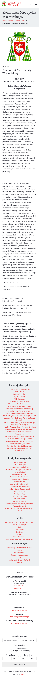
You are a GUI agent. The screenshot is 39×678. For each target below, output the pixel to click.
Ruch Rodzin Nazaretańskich (19, 487)
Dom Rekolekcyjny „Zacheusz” (20, 444)
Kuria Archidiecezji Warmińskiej (19, 389)
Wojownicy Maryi (19, 506)
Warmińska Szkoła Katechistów (19, 406)
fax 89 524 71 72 (19, 588)
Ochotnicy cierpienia (19, 496)
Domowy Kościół (20, 472)
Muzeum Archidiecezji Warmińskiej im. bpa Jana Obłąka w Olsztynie (19, 424)
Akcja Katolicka (19, 482)
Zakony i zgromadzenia (19, 555)
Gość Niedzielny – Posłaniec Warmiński (19, 522)
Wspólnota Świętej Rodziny (19, 477)
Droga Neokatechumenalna (19, 484)
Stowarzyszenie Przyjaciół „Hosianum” (20, 504)
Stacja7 (23, 674)
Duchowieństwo (19, 553)
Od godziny (10, 655)
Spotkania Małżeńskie (19, 474)
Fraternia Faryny (19, 491)
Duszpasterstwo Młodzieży (19, 467)
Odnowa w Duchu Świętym (19, 479)
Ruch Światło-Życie (19, 465)
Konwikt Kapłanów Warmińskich (19, 411)
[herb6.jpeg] (4, 3)
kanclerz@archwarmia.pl (19, 610)
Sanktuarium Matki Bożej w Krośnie (19, 439)
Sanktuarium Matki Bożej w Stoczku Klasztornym (19, 433)
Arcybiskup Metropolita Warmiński (19, 548)
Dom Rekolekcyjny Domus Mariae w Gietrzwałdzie (19, 450)
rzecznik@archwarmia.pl (19, 623)
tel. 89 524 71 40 (19, 586)
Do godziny (28, 655)
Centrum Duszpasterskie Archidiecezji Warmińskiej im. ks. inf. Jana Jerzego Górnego (19, 415)
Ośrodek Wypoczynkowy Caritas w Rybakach (19, 427)
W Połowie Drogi (19, 494)
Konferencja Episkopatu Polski (19, 560)
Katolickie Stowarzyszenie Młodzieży (19, 469)
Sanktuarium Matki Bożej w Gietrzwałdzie (19, 429)
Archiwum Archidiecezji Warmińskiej (19, 409)
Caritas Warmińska (19, 394)
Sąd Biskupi (19, 392)
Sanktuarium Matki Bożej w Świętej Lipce (19, 436)
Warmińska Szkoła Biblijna (19, 401)
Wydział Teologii (19, 397)
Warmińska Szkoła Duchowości (19, 404)
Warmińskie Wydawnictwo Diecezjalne (19, 539)
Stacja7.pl (19, 532)
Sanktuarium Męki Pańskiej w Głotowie (19, 441)
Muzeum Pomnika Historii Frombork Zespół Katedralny (19, 419)
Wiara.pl (19, 534)
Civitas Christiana (19, 501)
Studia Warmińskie (19, 537)
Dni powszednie (21, 648)
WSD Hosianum (19, 399)
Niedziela (21, 645)
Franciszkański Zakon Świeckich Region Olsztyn (19, 510)
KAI (19, 527)
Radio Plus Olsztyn (19, 525)
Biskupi (19, 550)
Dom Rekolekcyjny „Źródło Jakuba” (19, 446)
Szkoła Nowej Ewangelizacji (19, 489)
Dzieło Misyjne (19, 499)
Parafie (19, 557)
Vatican (19, 562)
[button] (30, 4)
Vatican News (19, 529)
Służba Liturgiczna (19, 462)
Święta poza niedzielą (21, 651)
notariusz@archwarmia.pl (19, 617)
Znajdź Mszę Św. (19, 664)
